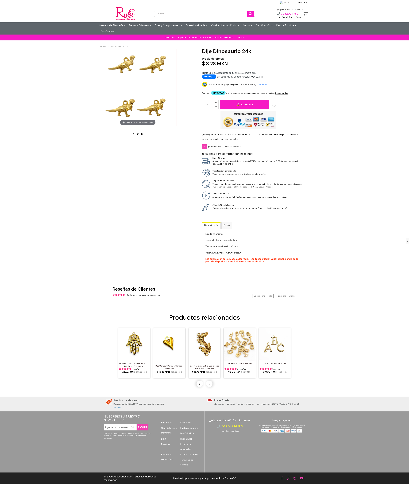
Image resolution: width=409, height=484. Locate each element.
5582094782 (289, 14)
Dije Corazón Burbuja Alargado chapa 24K (169, 367)
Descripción (211, 225)
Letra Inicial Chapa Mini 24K (239, 363)
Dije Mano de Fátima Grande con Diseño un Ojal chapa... (134, 364)
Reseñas (165, 444)
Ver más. (117, 407)
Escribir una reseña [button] (263, 296)
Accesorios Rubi (122, 476)
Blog (163, 438)
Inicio (102, 46)
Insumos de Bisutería (111, 25)
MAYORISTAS (187, 433)
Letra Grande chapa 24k (275, 363)
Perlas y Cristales (139, 25)
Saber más (263, 84)
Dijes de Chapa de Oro (118, 46)
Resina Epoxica (285, 25)
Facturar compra (189, 427)
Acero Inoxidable (196, 25)
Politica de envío (189, 454)
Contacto (185, 422)
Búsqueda (166, 422)
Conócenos (107, 31)
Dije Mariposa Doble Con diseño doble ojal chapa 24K (204, 367)
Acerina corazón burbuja (26, 476)
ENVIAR (142, 427)
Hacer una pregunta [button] (286, 296)
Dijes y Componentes (167, 25)
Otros (247, 25)
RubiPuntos (186, 438)
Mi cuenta (302, 3)
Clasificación (263, 25)
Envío (227, 225)
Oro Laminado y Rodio (224, 25)
